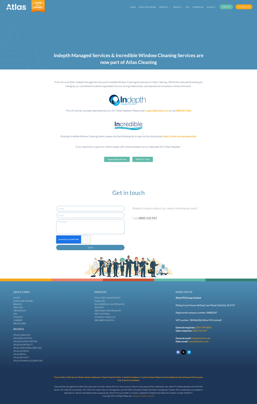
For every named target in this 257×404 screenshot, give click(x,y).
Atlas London (21, 351)
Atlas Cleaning (21, 335)
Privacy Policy (60, 377)
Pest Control (102, 313)
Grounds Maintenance (108, 310)
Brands (17, 304)
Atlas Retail (19, 354)
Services (18, 307)
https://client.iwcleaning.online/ (179, 136)
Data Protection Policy (112, 377)
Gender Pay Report (131, 377)
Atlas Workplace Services (28, 360)
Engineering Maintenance (109, 304)
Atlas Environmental (25, 341)
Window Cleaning (105, 317)
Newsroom (19, 310)
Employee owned (23, 301)
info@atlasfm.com (201, 338)
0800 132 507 (200, 330)
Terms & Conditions (131, 380)
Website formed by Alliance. (143, 396)
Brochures (19, 323)
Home (16, 297)
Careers (17, 320)
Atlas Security (21, 357)
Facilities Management (107, 297)
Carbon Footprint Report (151, 377)
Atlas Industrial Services (27, 347)
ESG (15, 313)
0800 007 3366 (183, 110)
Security (99, 307)
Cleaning (100, 301)
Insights (18, 317)
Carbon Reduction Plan (173, 377)
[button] (169, 7)
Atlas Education (22, 338)
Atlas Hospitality (23, 344)
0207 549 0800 (203, 327)
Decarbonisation (104, 320)
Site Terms (72, 377)
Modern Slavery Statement (89, 377)
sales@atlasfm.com (199, 341)
